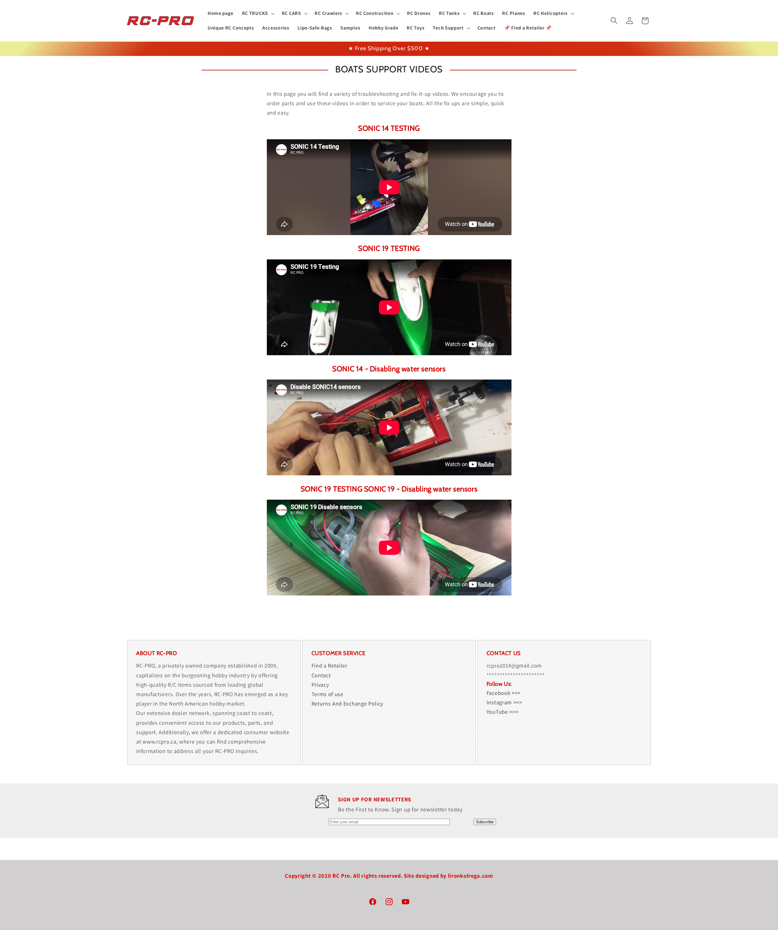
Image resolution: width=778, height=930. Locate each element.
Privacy (320, 684)
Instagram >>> (504, 702)
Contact (321, 674)
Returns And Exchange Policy (348, 703)
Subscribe (485, 822)
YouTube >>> (502, 711)
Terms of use (327, 693)
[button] (257, 13)
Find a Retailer (329, 665)
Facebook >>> (504, 692)
